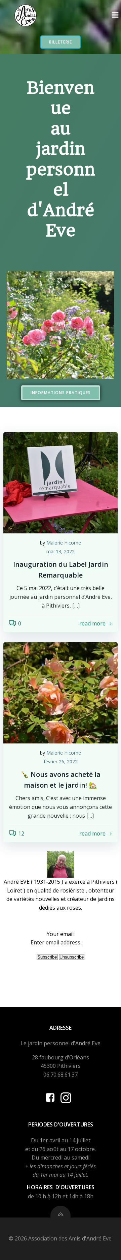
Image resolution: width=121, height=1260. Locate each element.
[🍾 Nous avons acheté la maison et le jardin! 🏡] (60, 692)
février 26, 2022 (61, 761)
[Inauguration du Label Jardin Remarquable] (60, 482)
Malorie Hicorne (63, 542)
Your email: (61, 934)
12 (21, 833)
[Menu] (115, 15)
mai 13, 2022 (60, 551)
